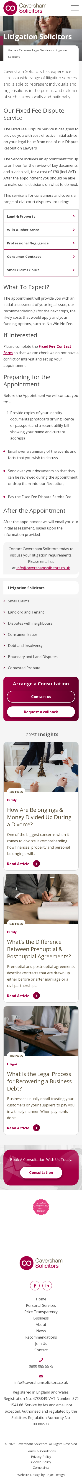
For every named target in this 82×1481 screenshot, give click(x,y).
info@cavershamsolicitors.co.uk (43, 567)
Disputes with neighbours (30, 623)
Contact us (41, 696)
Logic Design (55, 1475)
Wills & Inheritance (23, 229)
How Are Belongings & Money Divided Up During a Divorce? (39, 817)
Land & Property (21, 216)
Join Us (41, 1343)
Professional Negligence (28, 243)
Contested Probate (24, 667)
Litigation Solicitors (26, 587)
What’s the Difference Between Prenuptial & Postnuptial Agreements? (39, 949)
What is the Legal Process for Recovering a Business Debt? (39, 1081)
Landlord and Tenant (26, 612)
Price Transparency (41, 1311)
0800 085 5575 (41, 1366)
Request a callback (41, 711)
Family (12, 800)
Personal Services (41, 1305)
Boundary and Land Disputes (33, 656)
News (41, 1330)
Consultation (41, 1172)
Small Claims (18, 601)
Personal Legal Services (35, 50)
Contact (41, 1349)
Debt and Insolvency (25, 645)
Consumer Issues (23, 634)
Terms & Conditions (41, 1451)
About (41, 1324)
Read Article (18, 863)
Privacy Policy (41, 1456)
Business (41, 1318)
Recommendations (41, 1337)
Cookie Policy (41, 1462)
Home (12, 50)
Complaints (41, 1467)
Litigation (15, 1064)
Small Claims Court (23, 270)
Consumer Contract (24, 256)
